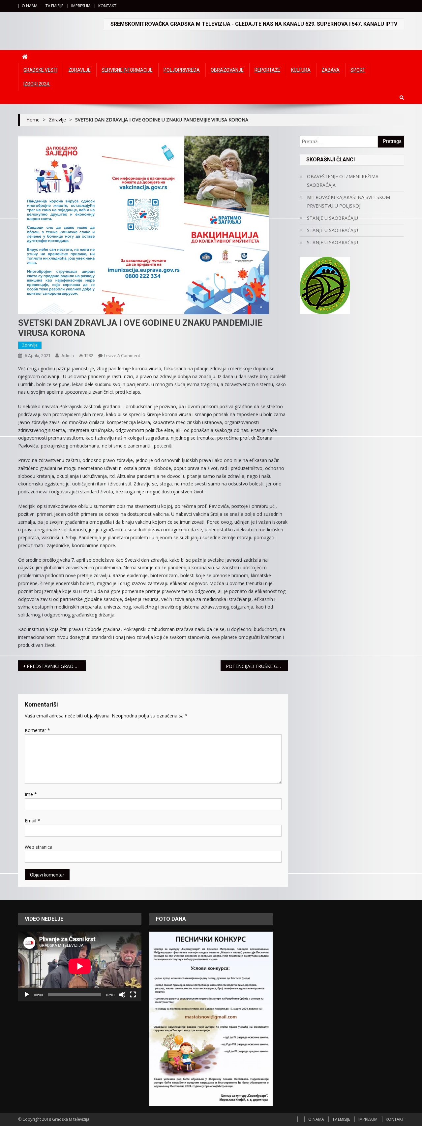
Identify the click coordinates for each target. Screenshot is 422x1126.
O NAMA (30, 6)
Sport (357, 70)
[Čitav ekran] (133, 994)
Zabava (330, 70)
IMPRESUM (80, 6)
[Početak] (26, 994)
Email (32, 820)
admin (67, 355)
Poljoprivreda (182, 70)
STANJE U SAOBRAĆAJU (332, 218)
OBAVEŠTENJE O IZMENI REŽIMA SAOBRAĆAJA (342, 180)
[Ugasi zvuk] (122, 994)
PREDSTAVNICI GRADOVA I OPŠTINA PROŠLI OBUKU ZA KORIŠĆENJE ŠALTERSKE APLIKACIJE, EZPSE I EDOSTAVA (56, 666)
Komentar (37, 730)
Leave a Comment (122, 355)
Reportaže (267, 70)
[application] (79, 966)
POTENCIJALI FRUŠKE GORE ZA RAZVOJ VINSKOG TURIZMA (257, 666)
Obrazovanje (227, 70)
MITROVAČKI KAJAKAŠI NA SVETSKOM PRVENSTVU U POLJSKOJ (348, 201)
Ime (31, 794)
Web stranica (38, 847)
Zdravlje (79, 70)
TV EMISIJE (54, 6)
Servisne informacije (127, 70)
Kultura (301, 70)
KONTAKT (107, 6)
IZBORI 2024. (36, 83)
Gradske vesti (40, 70)
